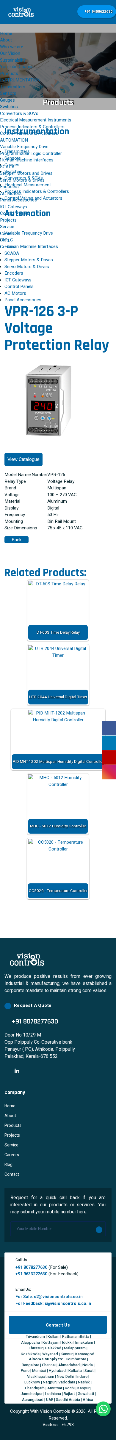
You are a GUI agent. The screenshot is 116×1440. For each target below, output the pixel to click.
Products (12, 1125)
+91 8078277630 (31, 1267)
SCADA (7, 167)
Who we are (11, 47)
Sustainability (13, 60)
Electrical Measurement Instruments (35, 120)
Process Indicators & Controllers (32, 127)
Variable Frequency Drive (24, 146)
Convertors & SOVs (19, 113)
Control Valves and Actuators (29, 133)
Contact (8, 247)
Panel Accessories (18, 200)
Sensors (8, 93)
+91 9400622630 (98, 11)
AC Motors (11, 193)
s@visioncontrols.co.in (68, 1303)
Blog (4, 240)
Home (6, 33)
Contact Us (58, 1325)
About (6, 40)
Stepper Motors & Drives (28, 260)
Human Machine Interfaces (27, 160)
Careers (11, 1155)
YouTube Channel (17, 66)
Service (7, 226)
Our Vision (10, 53)
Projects (8, 220)
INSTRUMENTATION (20, 80)
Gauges (7, 100)
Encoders (9, 186)
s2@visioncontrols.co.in (58, 1297)
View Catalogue (23, 459)
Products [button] (9, 73)
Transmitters (12, 87)
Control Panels (14, 213)
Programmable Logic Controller (31, 153)
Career (6, 233)
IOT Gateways (13, 207)
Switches (9, 106)
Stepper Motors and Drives (26, 173)
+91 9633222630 (31, 1274)
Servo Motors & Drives (22, 180)
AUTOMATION (14, 140)
